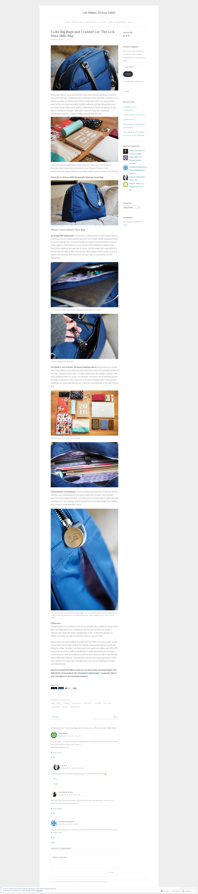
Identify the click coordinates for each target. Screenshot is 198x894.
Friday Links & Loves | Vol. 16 (134, 115)
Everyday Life (77, 22)
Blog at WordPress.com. (60, 882)
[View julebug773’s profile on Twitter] (124, 36)
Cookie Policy (39, 890)
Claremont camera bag (88, 673)
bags (59, 703)
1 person (59, 752)
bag (53, 703)
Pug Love (102, 22)
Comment (111, 872)
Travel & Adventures (117, 22)
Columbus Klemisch (66, 821)
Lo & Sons (97, 703)
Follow (128, 74)
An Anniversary (55, 718)
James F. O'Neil (135, 183)
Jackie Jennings (135, 150)
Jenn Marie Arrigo (65, 792)
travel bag (75, 707)
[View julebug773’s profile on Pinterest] (129, 36)
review (65, 707)
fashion (66, 703)
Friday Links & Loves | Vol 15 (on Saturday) (105, 718)
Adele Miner (63, 733)
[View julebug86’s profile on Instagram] (126, 36)
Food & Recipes (91, 22)
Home (67, 22)
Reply (53, 757)
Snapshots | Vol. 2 (129, 119)
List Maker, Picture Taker (99, 12)
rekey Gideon (134, 157)
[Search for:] (134, 91)
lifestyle (87, 703)
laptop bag (76, 703)
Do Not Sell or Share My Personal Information (88, 882)
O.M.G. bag (107, 703)
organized (56, 707)
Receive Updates (130, 46)
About (130, 22)
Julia (69, 39)
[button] (84, 67)
